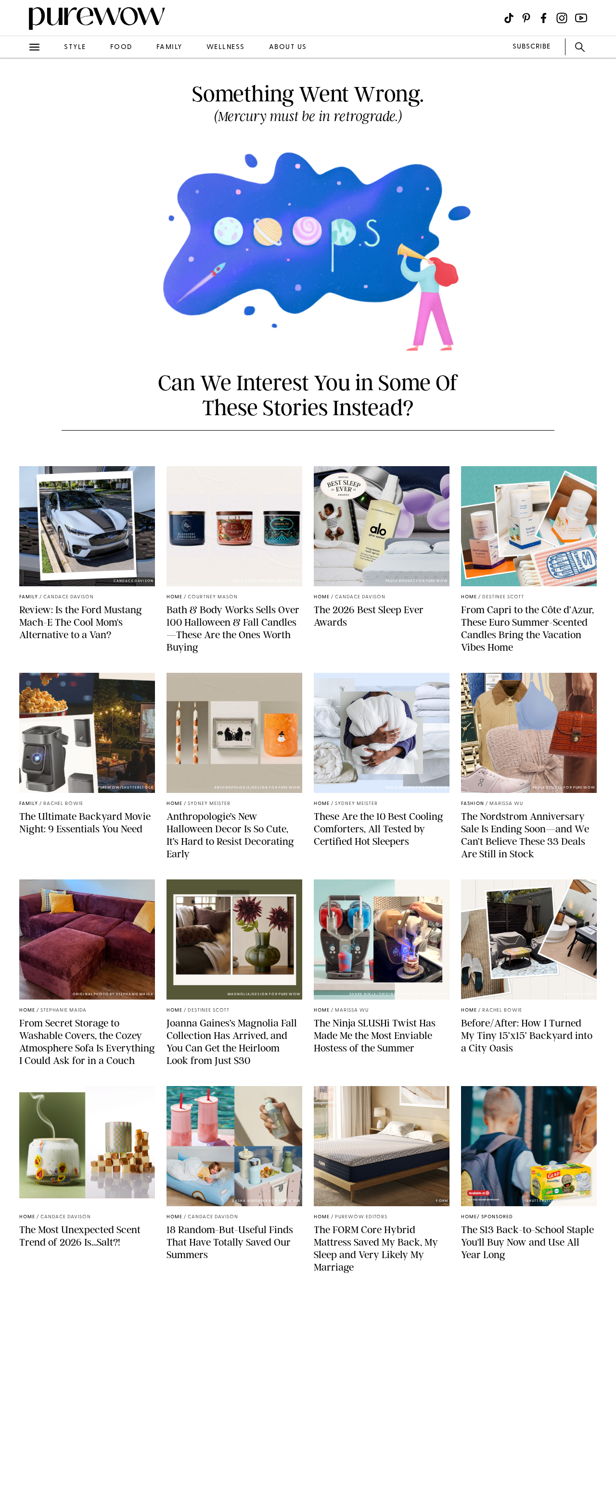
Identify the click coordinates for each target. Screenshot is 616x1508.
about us (288, 47)
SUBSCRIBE (532, 46)
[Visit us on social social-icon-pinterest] (526, 18)
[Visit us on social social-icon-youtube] (581, 18)
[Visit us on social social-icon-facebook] (544, 18)
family (169, 47)
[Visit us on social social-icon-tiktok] (509, 18)
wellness (225, 47)
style (75, 47)
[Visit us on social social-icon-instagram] (562, 18)
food (121, 47)
